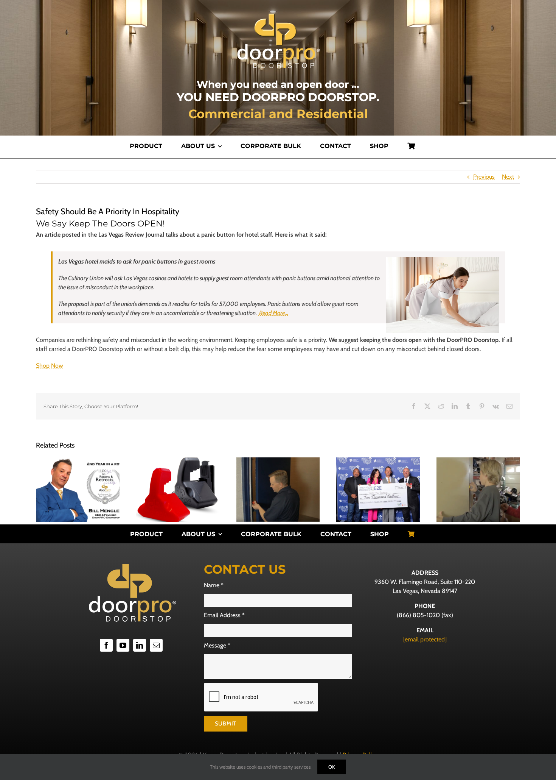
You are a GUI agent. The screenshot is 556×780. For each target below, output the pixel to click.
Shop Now (49, 365)
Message (217, 645)
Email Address (224, 615)
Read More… (273, 313)
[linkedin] (139, 645)
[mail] (156, 645)
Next (508, 176)
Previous (484, 176)
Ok (331, 767)
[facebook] (106, 645)
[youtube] (122, 645)
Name (214, 585)
